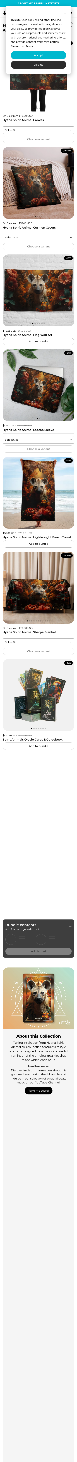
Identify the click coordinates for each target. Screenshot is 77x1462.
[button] (7, 76)
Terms (29, 46)
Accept (38, 55)
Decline (38, 64)
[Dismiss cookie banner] (65, 13)
